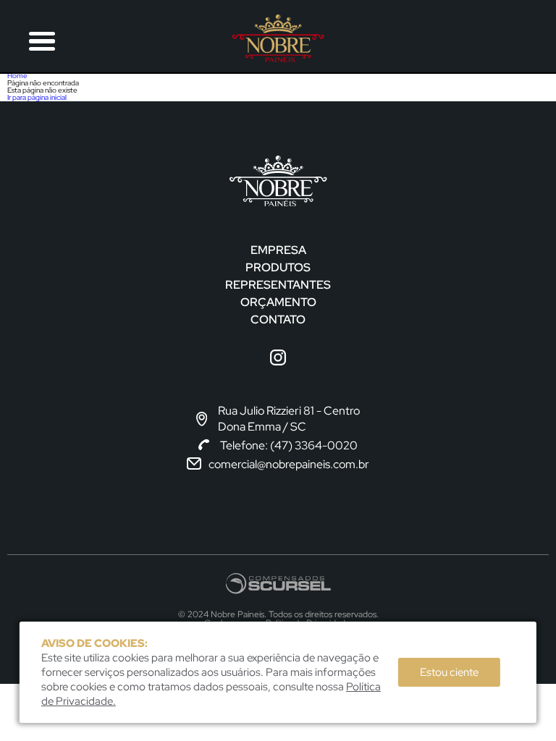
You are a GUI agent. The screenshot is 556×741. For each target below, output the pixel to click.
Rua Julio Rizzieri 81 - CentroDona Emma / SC (289, 418)
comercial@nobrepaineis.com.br (288, 464)
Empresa (278, 250)
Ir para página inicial (37, 97)
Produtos (278, 267)
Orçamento (278, 302)
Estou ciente (449, 672)
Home (17, 75)
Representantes (278, 284)
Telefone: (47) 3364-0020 (289, 445)
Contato (278, 319)
